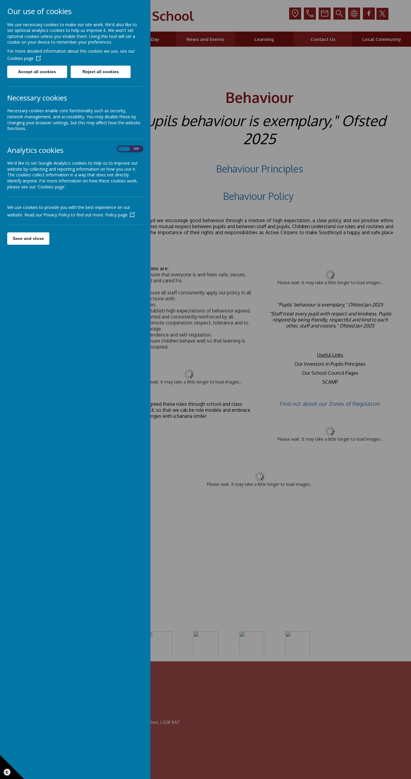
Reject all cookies (100, 71)
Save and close (28, 238)
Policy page (116, 215)
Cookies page (20, 58)
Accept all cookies (37, 71)
